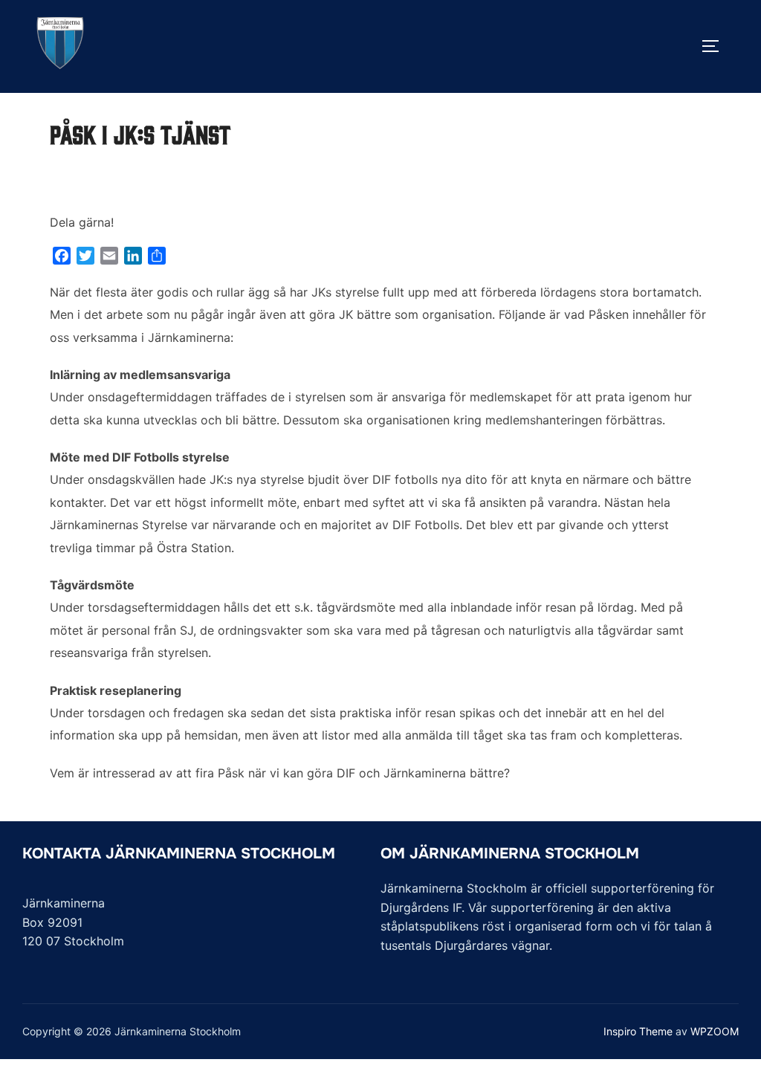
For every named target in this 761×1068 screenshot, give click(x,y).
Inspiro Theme (638, 1031)
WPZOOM (714, 1031)
